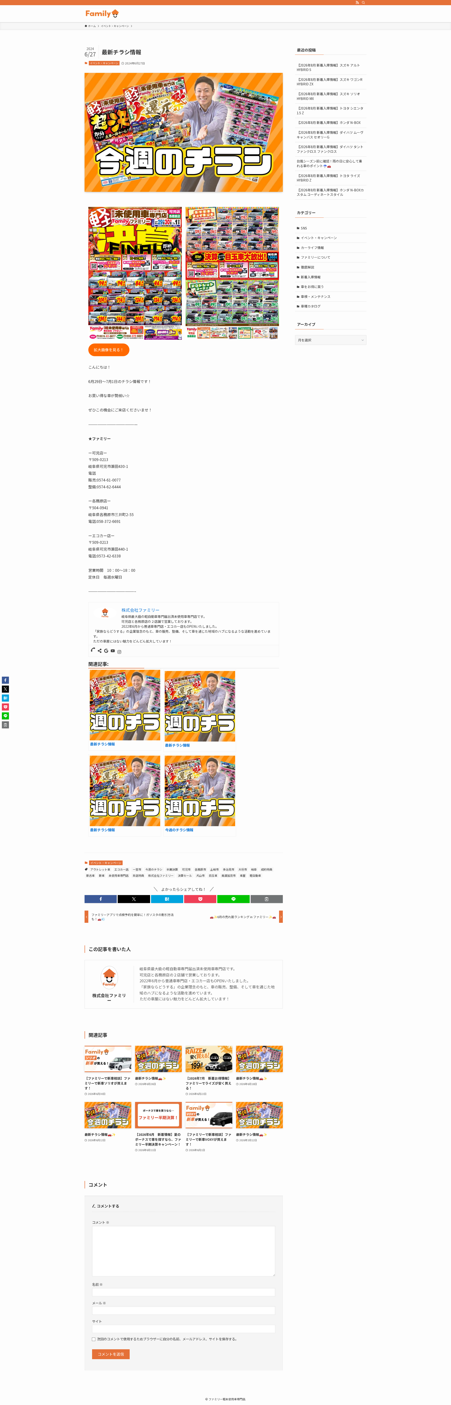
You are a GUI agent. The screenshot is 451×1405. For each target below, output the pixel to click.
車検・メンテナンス (315, 296)
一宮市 (137, 869)
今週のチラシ (153, 869)
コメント (100, 1222)
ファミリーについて (315, 257)
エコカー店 (121, 869)
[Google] (106, 651)
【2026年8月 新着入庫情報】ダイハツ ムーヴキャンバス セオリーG (330, 134)
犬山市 (200, 875)
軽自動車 (255, 875)
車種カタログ (311, 306)
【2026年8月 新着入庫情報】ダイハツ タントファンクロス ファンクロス (330, 149)
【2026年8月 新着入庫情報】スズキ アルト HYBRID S (328, 67)
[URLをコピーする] (267, 899)
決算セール (185, 875)
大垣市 (242, 869)
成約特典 (266, 869)
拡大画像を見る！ (109, 349)
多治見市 (228, 869)
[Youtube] (113, 651)
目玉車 (213, 875)
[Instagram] (119, 652)
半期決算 (172, 869)
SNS (304, 228)
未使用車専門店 (118, 875)
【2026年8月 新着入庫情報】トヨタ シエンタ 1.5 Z (330, 110)
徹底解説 (307, 267)
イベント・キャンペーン (104, 63)
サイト (97, 1321)
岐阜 (254, 869)
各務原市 (200, 869)
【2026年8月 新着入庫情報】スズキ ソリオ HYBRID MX (328, 96)
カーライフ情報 (312, 247)
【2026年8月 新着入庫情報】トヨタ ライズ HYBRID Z (328, 178)
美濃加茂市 (229, 875)
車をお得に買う (312, 286)
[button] (101, 899)
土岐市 (214, 869)
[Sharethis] (99, 651)
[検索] (363, 2)
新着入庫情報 (311, 277)
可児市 (186, 869)
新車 (102, 875)
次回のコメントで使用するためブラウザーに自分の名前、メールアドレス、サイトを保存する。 (167, 1339)
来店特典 (138, 875)
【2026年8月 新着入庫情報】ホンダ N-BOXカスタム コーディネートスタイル (330, 192)
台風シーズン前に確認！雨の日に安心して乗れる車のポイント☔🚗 (329, 163)
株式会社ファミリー (161, 875)
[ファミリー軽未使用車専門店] (102, 13)
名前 (97, 1284)
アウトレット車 (100, 869)
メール (99, 1302)
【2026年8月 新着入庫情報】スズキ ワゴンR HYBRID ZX (329, 82)
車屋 (242, 875)
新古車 (90, 875)
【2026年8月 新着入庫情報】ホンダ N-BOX (329, 122)
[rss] (357, 2)
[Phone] (93, 649)
